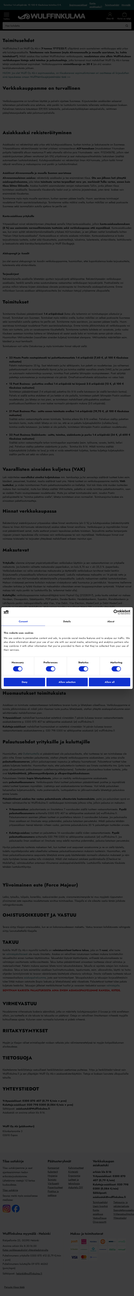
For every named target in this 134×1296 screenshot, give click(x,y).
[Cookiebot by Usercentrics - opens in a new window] (116, 612)
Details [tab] (67, 621)
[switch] (50, 668)
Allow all (110, 682)
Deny (24, 682)
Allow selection (67, 682)
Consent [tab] (23, 621)
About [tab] (110, 621)
